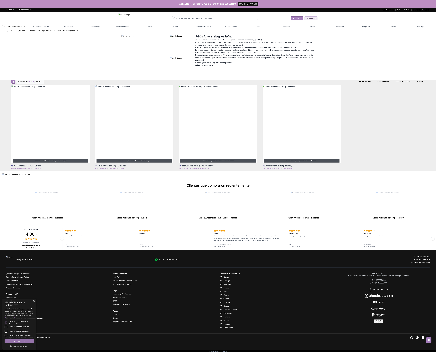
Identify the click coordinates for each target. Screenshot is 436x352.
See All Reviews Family (30, 245)
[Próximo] (433, 238)
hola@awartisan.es (24, 259)
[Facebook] (423, 337)
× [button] (34, 301)
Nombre (420, 81)
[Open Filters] (13, 82)
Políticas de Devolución (121, 305)
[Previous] (62, 238)
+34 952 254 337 (422, 257)
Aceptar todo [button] (19, 341)
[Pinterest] (417, 337)
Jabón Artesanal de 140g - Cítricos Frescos (218, 218)
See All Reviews (31, 248)
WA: (169, 259)
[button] (19, 346)
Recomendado (383, 81)
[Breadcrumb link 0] (8, 31)
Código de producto (402, 81)
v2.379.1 (224, 351)
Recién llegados (365, 81)
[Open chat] (428, 340)
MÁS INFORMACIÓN (248, 4)
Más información (10, 318)
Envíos (399, 10)
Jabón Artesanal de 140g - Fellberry (388, 218)
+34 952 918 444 (422, 259)
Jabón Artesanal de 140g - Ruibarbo (47, 218)
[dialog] (19, 324)
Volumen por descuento (421, 10)
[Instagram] (411, 337)
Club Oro (407, 10)
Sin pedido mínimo (388, 10)
